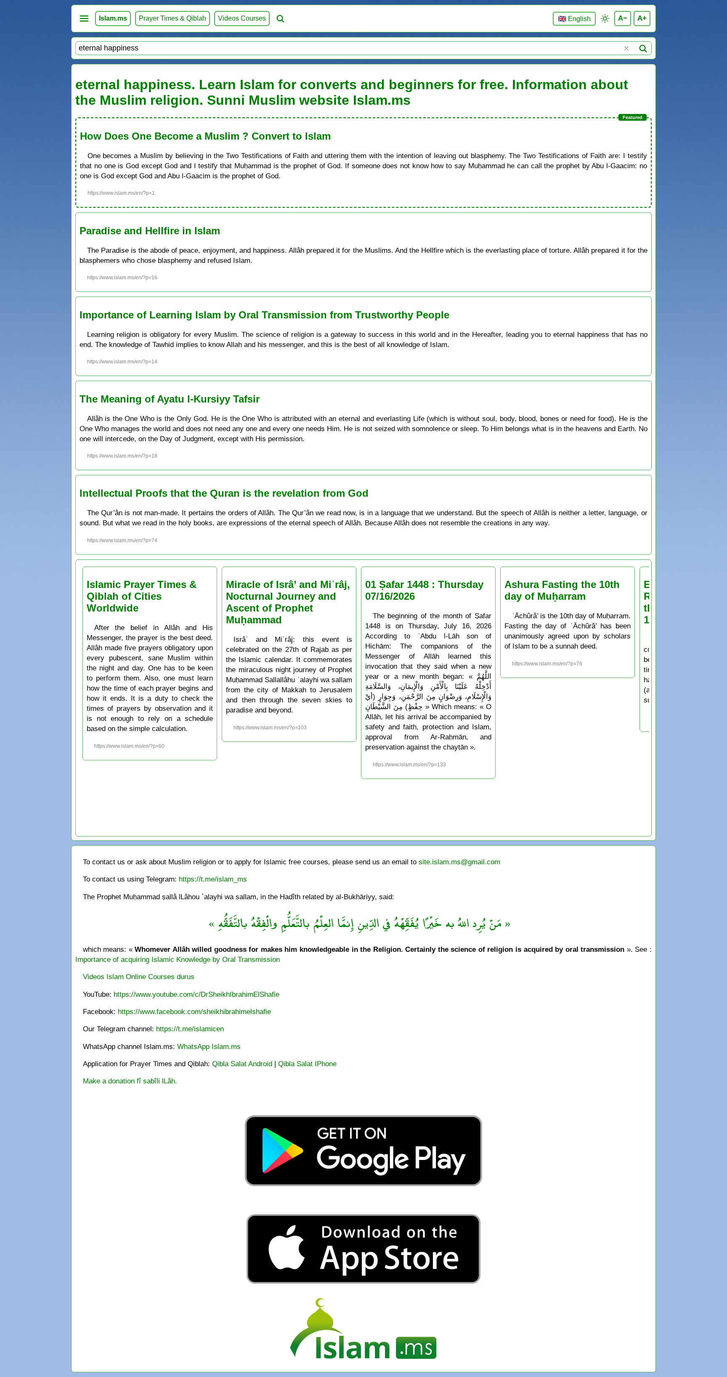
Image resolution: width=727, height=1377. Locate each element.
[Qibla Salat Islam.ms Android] (363, 1205)
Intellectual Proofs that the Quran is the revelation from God (224, 493)
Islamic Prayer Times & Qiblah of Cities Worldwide (141, 596)
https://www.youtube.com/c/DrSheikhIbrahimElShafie (196, 994)
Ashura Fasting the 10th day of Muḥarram (562, 590)
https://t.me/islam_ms (213, 879)
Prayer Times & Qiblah (172, 18)
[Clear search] (626, 48)
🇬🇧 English (574, 18)
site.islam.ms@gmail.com (459, 862)
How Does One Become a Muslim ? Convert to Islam (205, 136)
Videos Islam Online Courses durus (138, 976)
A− (622, 18)
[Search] (643, 48)
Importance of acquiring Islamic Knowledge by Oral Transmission (177, 959)
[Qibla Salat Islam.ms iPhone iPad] (364, 1286)
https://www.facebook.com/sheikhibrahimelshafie (194, 1011)
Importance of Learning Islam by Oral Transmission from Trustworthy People (264, 314)
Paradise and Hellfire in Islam (150, 230)
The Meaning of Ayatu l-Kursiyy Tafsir (170, 399)
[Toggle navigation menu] (84, 18)
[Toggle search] (280, 18)
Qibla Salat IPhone (307, 1063)
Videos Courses (242, 18)
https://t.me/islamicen (190, 1029)
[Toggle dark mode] (605, 18)
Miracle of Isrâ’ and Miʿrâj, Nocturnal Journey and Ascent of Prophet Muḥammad (288, 602)
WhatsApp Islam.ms (209, 1046)
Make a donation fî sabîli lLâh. (130, 1081)
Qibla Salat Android (242, 1063)
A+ (642, 18)
